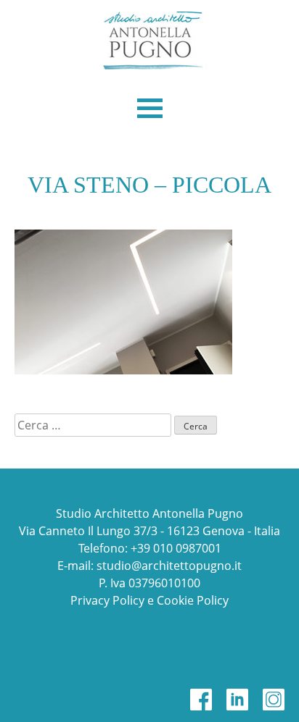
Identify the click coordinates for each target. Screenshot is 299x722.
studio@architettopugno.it (169, 566)
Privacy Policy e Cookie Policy (149, 600)
